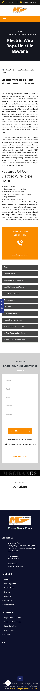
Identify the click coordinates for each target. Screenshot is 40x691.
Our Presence (9, 596)
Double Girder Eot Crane (13, 622)
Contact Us (8, 600)
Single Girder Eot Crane (12, 618)
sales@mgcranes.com (29, 2)
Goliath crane (9, 630)
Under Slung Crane (10, 626)
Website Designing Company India (23, 688)
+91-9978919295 (10, 2)
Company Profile (10, 584)
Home (20, 31)
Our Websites (9, 604)
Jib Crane (7, 634)
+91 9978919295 (20, 457)
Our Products (9, 588)
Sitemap (7, 592)
